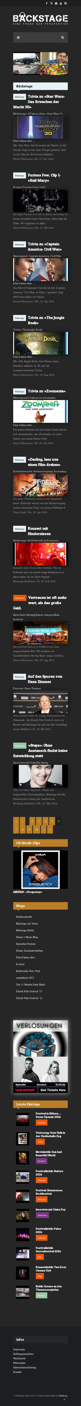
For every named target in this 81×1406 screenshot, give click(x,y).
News (40, 1141)
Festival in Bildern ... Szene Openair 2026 (48, 1115)
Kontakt (17, 1372)
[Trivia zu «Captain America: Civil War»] (40, 269)
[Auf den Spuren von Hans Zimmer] (40, 702)
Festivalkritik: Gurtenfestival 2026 (48, 1249)
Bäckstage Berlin (25, 930)
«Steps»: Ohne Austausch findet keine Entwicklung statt (40, 750)
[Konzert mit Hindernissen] (40, 554)
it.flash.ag (63, 1395)
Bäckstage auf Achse (27, 923)
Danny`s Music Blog (27, 937)
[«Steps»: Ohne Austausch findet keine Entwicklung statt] (40, 776)
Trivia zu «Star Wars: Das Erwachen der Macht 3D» (39, 101)
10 (36, 829)
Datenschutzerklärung (24, 1367)
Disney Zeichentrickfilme (29, 950)
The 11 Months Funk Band (30, 984)
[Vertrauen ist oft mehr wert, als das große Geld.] (40, 633)
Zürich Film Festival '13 (29, 991)
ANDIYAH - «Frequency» (27, 891)
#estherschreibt (24, 916)
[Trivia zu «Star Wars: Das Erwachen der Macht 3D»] (40, 127)
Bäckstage (19, 96)
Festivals (42, 1122)
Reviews (41, 1160)
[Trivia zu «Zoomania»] (40, 411)
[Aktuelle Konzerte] (40, 1075)
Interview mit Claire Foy (51, 1209)
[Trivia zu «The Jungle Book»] (40, 343)
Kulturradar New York (28, 971)
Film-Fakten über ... (24, 141)
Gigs (40, 1256)
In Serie (20, 964)
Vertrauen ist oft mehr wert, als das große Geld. (40, 602)
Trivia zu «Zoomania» (47, 391)
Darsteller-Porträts (25, 944)
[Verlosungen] (40, 1038)
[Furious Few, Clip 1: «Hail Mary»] (40, 200)
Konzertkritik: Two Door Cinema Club (51, 1268)
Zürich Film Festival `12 (29, 998)
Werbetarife (19, 1358)
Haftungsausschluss (23, 1354)
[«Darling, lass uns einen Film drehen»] (40, 485)
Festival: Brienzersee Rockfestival (49, 1192)
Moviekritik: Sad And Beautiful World (49, 1153)
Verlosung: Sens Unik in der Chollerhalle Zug (50, 1134)
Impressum (19, 1349)
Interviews (19, 597)
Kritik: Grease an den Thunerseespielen (49, 1288)
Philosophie (19, 1363)
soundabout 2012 (25, 977)
